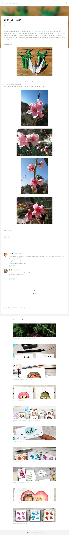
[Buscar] (20, 3)
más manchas (17, 462)
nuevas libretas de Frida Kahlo (22, 380)
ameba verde (11, 3)
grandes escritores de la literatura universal (26, 421)
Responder (12, 266)
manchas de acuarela (20, 523)
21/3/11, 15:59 (18, 253)
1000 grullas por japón (42, 31)
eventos (6, 237)
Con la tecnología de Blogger (35, 532)
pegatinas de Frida (19, 441)
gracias (15, 359)
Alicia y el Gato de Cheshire (22, 482)
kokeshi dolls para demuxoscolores (24, 338)
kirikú (10, 270)
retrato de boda (18, 503)
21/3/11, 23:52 (16, 270)
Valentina (11, 253)
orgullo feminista (18, 400)
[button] (5, 26)
